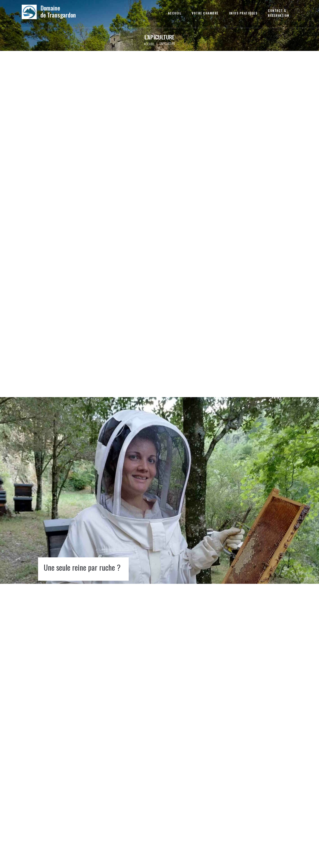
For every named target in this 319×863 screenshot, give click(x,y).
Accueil (149, 43)
